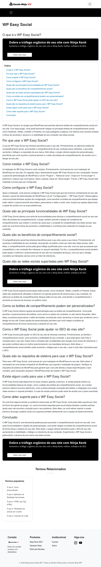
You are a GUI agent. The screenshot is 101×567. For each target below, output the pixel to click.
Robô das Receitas (37, 549)
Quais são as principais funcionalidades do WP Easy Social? (33, 85)
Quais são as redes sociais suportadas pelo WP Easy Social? (33, 92)
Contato (55, 541)
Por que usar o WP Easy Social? (20, 73)
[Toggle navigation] (89, 4)
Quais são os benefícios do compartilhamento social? (29, 88)
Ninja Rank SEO (36, 541)
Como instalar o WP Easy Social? (21, 77)
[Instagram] (75, 542)
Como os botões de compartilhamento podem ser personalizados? (35, 96)
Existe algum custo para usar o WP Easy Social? (27, 107)
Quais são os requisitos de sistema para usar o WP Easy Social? (34, 103)
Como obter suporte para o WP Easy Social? (25, 111)
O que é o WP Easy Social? (18, 69)
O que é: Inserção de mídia (17, 516)
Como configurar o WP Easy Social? (22, 81)
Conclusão (11, 115)
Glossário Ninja (36, 545)
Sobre (54, 545)
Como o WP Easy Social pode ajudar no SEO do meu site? (32, 100)
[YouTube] (80, 542)
